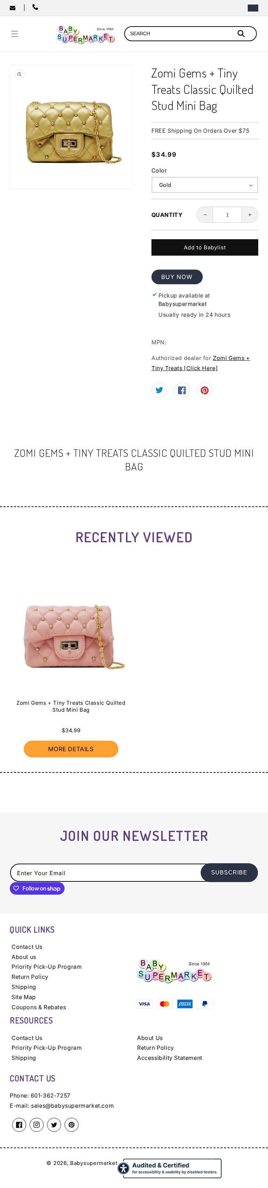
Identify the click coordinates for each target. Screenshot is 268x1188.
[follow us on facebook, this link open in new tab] (182, 392)
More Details (71, 749)
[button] (14, 34)
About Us (150, 1037)
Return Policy (30, 976)
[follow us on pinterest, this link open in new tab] (205, 392)
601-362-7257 (50, 1095)
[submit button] (242, 34)
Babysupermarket (94, 1163)
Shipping (24, 986)
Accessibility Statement (169, 1057)
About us (24, 956)
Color (159, 170)
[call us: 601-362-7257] (36, 7)
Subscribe (229, 872)
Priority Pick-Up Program (47, 966)
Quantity (167, 214)
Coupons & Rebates (39, 1007)
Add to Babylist (205, 247)
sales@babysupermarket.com (72, 1105)
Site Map (24, 996)
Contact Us (27, 946)
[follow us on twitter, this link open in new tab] (159, 391)
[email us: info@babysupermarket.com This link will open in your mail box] (16, 8)
